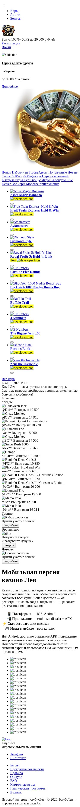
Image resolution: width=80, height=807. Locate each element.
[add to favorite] (12, 203)
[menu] (3, 4)
